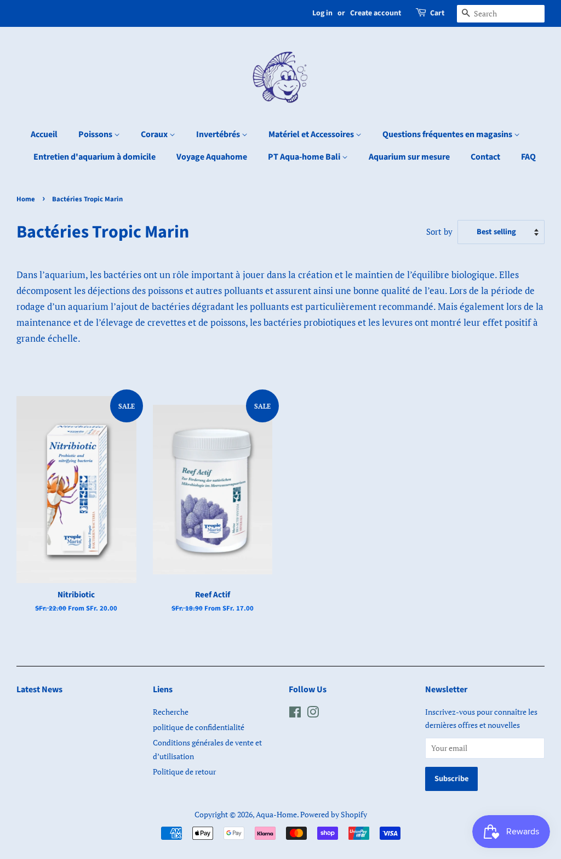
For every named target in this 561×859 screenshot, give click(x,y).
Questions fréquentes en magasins (448, 134)
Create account (375, 13)
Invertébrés (219, 134)
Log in (322, 13)
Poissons (96, 134)
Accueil (44, 134)
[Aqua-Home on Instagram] (313, 714)
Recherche (170, 712)
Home (25, 199)
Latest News (39, 689)
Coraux (155, 134)
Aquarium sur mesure (409, 157)
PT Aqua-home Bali (305, 157)
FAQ (528, 157)
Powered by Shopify (333, 814)
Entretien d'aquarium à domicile (94, 157)
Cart (437, 13)
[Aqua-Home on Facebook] (295, 714)
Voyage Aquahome (211, 157)
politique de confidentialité (198, 727)
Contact (485, 157)
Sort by (439, 231)
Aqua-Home (276, 814)
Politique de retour (184, 771)
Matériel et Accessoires (312, 134)
